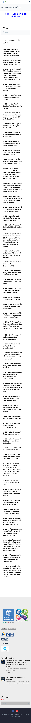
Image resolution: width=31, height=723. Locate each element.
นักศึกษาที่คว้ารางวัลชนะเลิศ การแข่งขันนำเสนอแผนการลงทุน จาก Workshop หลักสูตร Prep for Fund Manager (12, 408)
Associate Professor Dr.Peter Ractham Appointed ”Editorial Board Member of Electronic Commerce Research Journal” (12, 52)
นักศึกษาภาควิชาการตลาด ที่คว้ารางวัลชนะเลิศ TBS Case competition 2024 (11, 346)
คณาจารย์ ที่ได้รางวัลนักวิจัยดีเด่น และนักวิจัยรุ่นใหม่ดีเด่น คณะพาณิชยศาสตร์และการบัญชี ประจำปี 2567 (12, 62)
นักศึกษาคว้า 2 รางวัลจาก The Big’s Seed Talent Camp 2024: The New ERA (12, 106)
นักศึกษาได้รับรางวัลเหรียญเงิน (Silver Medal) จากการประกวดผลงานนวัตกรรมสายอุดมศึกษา (11, 143)
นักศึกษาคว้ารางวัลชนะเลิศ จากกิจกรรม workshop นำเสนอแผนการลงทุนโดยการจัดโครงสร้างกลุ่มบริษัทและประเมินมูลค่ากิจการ (12, 116)
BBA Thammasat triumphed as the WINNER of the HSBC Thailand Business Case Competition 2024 (12, 376)
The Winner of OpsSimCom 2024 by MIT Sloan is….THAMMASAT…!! (11, 425)
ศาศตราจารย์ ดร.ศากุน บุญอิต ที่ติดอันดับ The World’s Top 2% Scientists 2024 (12, 126)
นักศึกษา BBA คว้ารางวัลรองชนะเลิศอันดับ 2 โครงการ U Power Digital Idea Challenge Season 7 (12, 290)
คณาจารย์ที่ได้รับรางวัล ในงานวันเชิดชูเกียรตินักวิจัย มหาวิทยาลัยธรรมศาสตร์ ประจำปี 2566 (11, 502)
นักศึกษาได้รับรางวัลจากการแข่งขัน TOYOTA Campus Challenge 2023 (12, 417)
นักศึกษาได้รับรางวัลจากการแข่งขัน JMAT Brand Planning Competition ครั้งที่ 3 (12, 264)
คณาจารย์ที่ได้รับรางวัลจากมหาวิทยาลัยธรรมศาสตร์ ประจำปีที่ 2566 (11, 483)
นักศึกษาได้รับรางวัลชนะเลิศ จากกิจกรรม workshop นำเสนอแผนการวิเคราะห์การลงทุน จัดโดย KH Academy (12, 87)
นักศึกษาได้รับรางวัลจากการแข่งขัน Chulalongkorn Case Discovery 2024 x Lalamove (12, 441)
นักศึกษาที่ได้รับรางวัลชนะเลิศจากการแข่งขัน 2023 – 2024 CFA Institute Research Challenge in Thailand (12, 492)
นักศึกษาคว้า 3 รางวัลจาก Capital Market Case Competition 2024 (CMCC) (12, 97)
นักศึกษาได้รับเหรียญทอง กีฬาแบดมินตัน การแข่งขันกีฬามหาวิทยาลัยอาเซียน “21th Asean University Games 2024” (12, 254)
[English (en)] (3, 699)
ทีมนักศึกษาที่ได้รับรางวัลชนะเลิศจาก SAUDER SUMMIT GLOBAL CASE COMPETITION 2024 (12, 457)
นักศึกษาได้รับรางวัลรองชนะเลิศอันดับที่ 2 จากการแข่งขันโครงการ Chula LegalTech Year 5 (11, 398)
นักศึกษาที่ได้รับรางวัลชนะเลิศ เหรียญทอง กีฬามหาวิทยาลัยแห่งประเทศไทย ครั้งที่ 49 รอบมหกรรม (11, 511)
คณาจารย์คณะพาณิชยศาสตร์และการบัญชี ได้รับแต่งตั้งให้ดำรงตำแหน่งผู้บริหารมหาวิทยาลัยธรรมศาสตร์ (12, 273)
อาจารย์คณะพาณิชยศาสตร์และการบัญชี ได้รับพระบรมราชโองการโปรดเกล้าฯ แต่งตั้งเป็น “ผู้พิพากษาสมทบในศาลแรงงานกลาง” (12, 356)
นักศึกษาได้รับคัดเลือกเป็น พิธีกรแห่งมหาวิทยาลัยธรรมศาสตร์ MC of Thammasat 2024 (12, 135)
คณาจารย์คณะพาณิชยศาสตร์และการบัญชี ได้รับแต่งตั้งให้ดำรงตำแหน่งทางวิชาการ (12, 366)
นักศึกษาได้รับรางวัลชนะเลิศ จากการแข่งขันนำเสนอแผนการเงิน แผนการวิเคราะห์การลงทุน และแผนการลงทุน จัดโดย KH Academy (12, 199)
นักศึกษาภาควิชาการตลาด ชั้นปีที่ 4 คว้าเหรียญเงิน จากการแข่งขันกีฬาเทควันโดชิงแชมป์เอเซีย (12, 306)
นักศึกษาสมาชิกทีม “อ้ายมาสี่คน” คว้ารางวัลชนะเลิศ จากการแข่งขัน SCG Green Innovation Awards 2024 (12, 161)
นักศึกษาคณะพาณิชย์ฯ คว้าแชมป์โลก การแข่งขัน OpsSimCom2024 (12, 298)
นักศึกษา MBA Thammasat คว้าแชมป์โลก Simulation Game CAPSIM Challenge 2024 (12, 337)
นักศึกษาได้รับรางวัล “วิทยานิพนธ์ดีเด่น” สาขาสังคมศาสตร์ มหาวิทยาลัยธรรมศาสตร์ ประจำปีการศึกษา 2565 (12, 209)
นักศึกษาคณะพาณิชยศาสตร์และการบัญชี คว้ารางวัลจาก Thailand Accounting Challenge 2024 (11, 152)
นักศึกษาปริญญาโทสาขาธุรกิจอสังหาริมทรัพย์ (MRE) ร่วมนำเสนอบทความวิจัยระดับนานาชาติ (11, 218)
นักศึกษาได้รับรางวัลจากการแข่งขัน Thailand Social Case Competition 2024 (12, 227)
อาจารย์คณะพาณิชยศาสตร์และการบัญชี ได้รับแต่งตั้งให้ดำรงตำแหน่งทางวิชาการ (12, 282)
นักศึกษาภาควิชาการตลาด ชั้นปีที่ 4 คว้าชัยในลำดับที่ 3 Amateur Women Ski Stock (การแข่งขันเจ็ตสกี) (12, 315)
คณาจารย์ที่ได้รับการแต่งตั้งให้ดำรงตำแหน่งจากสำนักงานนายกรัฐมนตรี (12, 449)
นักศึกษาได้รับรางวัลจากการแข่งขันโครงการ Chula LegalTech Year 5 (12, 433)
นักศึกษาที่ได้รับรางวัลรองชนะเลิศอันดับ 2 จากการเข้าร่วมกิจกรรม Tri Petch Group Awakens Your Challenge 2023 (12, 558)
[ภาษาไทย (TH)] (1, 699)
